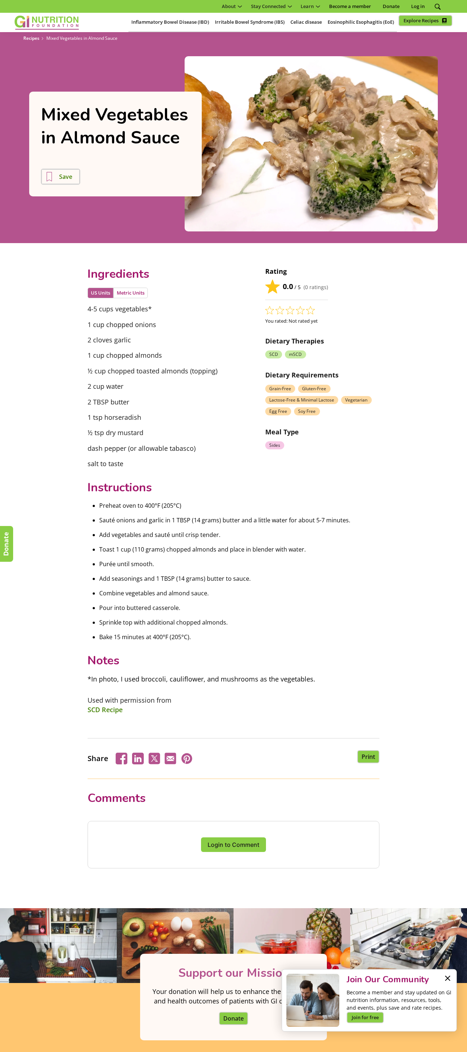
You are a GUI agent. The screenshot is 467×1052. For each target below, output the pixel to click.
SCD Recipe (105, 709)
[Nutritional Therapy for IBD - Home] (47, 22)
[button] (230, 6)
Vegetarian (356, 400)
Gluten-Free (314, 388)
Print (368, 757)
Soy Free (307, 411)
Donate (5, 544)
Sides (274, 445)
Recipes (31, 38)
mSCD (295, 354)
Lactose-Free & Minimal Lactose (301, 400)
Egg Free (278, 411)
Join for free (365, 1017)
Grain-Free (280, 388)
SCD (273, 354)
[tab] (100, 293)
